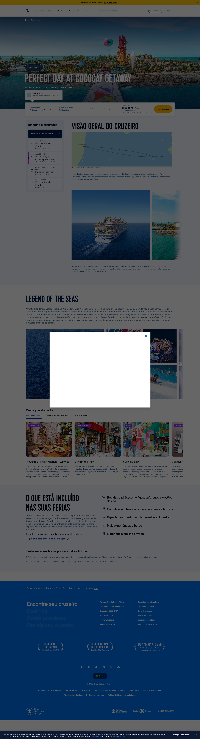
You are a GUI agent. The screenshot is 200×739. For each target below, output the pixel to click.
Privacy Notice (97, 736)
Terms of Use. (120, 736)
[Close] (196, 734)
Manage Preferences (181, 735)
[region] (100, 735)
